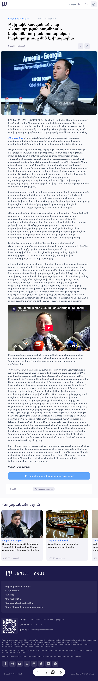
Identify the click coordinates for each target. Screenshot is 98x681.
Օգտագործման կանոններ (19, 602)
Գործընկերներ (13, 598)
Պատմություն (12, 590)
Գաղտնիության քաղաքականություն (24, 607)
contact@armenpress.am (42, 629)
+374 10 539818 (38, 624)
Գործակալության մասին (18, 586)
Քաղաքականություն (44, 489)
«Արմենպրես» (15, 137)
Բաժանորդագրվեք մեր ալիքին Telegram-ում (51, 476)
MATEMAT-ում (88, 674)
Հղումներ (9, 594)
